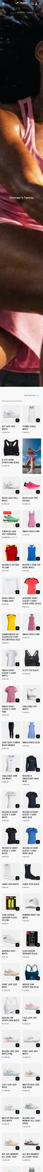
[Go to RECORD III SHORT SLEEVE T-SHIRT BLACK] (11, 836)
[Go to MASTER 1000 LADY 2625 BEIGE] (31, 1072)
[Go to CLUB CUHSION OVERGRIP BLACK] (31, 939)
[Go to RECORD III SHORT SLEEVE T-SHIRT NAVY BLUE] (31, 800)
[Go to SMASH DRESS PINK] (31, 519)
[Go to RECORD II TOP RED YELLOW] (11, 552)
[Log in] (36, 4)
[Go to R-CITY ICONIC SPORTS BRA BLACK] (11, 447)
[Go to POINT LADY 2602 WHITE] (31, 1039)
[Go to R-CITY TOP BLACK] (31, 658)
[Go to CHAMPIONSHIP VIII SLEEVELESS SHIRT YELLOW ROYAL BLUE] (11, 622)
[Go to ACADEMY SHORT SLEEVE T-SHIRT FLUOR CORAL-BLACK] (31, 586)
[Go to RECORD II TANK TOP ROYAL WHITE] (31, 552)
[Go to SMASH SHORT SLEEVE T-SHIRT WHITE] (11, 658)
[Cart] (40, 4)
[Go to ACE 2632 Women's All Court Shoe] (11, 1142)
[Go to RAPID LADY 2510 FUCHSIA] (31, 486)
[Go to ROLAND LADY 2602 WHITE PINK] (11, 1039)
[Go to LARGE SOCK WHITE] (11, 872)
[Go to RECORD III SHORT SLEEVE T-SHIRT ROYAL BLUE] (31, 836)
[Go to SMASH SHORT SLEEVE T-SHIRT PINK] (11, 694)
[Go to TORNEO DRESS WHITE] (31, 414)
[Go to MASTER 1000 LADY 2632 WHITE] (11, 1106)
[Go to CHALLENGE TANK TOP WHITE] (11, 764)
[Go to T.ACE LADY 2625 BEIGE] (11, 1072)
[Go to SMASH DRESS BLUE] (31, 730)
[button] (3, 3)
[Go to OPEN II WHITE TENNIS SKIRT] (11, 586)
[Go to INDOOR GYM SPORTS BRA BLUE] (31, 972)
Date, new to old (29, 395)
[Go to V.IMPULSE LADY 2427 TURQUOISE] (11, 519)
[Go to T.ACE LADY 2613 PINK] (31, 1005)
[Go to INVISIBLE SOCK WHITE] (11, 939)
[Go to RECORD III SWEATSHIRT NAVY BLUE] (31, 764)
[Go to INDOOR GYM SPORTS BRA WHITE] (11, 1005)
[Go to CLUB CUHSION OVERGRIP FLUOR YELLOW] (11, 902)
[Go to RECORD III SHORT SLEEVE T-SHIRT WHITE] (11, 800)
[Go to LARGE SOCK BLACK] (31, 872)
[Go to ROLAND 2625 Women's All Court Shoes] (31, 1106)
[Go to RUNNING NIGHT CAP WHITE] (31, 902)
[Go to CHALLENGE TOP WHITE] (31, 694)
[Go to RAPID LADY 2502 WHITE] (11, 486)
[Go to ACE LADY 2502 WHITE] (11, 414)
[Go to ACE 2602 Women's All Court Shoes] (31, 1142)
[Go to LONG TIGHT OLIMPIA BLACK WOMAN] (11, 730)
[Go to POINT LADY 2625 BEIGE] (11, 972)
